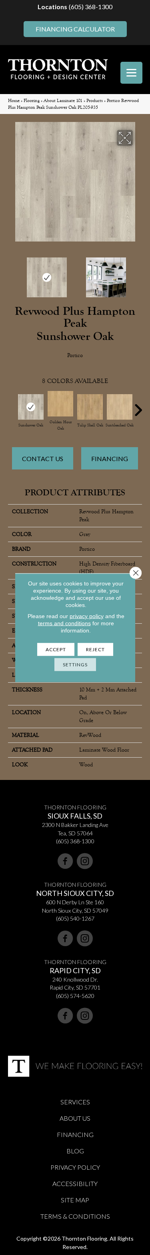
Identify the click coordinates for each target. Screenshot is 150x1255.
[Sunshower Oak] (31, 407)
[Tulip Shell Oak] (90, 407)
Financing (109, 458)
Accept (56, 649)
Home (14, 100)
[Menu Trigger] (131, 73)
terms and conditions (64, 623)
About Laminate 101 (63, 100)
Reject (95, 649)
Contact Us (42, 458)
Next (138, 273)
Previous (12, 273)
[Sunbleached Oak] (119, 407)
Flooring (32, 100)
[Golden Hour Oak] (60, 403)
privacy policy (87, 616)
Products (94, 100)
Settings (75, 664)
